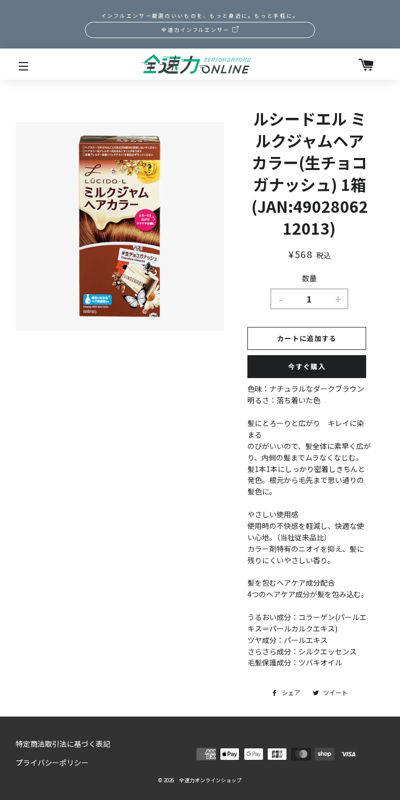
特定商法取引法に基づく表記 (63, 743)
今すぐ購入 (307, 366)
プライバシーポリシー (52, 762)
